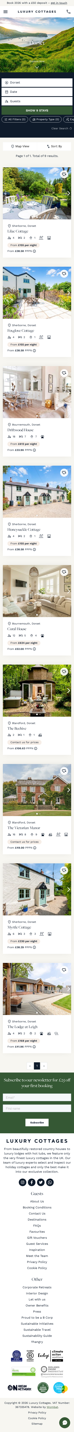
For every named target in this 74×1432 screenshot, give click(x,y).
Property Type (47, 119)
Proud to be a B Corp (37, 1317)
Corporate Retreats (37, 1287)
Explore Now (37, 61)
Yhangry (37, 1342)
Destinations (37, 1219)
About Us (37, 1201)
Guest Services (37, 1244)
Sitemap (37, 1423)
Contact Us (37, 1213)
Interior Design (37, 1293)
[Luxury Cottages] (37, 12)
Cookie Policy (37, 1268)
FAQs (37, 1225)
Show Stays (37, 110)
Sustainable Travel (37, 1329)
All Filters (16, 119)
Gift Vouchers (37, 1237)
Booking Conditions (37, 1207)
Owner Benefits (37, 1305)
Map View (22, 146)
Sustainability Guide (37, 1336)
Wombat (52, 1407)
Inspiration (37, 1250)
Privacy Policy (37, 1262)
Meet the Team (37, 1256)
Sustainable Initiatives (37, 1323)
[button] (5, 11)
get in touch (59, 2)
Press (37, 1311)
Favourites (37, 1231)
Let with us (37, 1299)
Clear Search (59, 128)
